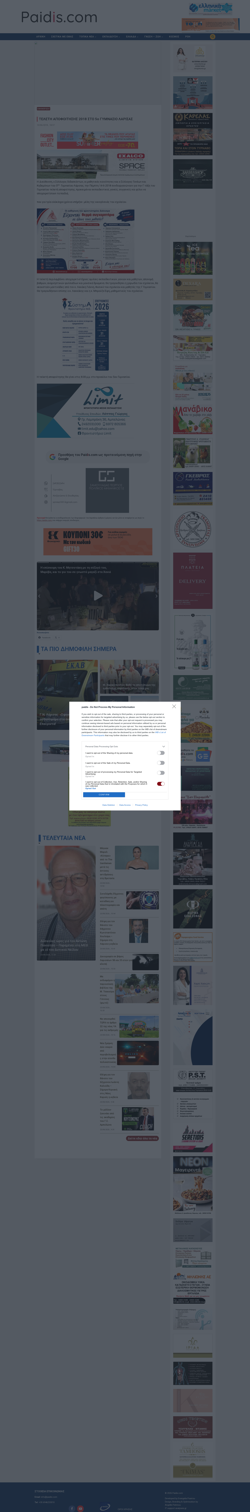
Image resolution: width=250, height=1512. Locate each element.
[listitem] (125, 746)
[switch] (161, 753)
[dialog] (125, 756)
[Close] (175, 707)
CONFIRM (104, 795)
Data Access (125, 805)
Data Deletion (108, 805)
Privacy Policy (141, 805)
